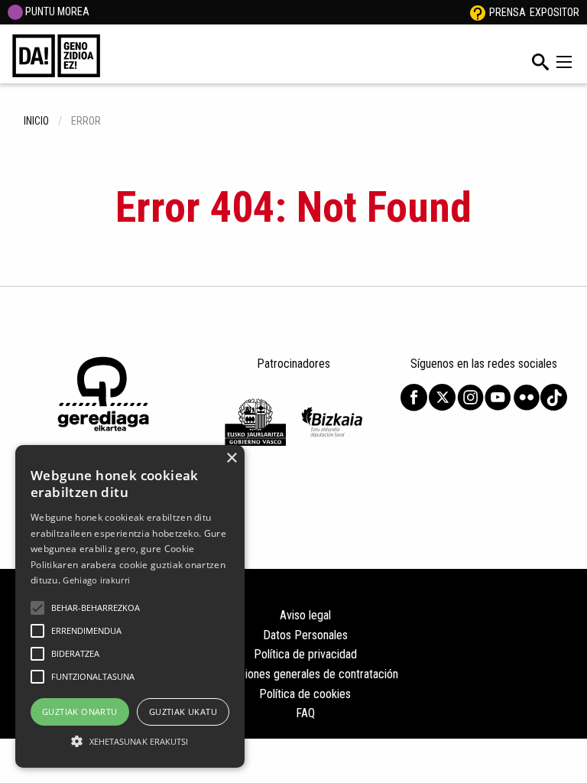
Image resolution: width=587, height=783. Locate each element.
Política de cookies (305, 694)
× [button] (231, 458)
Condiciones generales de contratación (305, 674)
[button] (37, 608)
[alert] (130, 606)
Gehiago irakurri (96, 580)
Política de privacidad (305, 654)
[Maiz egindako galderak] (477, 12)
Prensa (507, 12)
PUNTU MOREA (56, 11)
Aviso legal (305, 615)
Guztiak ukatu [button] (183, 711)
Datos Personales (305, 635)
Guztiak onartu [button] (80, 711)
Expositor (554, 12)
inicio (36, 121)
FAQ (305, 713)
